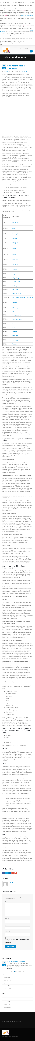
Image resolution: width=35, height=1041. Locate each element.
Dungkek (15, 259)
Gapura (14, 269)
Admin (7, 71)
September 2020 (7, 988)
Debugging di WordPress (27, 15)
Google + (12, 873)
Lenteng (14, 302)
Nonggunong (16, 315)
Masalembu (16, 312)
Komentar (8, 901)
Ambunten (15, 222)
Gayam (14, 274)
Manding (15, 308)
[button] (11, 971)
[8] (27, 206)
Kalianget (15, 286)
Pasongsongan (17, 319)
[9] (28, 206)
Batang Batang (16, 234)
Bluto (14, 248)
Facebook (3, 873)
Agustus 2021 (7, 983)
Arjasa (14, 228)
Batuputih (15, 243)
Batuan (14, 239)
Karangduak (22, 297)
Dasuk (14, 254)
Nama (7, 918)
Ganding (15, 264)
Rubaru (14, 331)
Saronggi (15, 340)
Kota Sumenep (16, 293)
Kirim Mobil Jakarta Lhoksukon (16, 961)
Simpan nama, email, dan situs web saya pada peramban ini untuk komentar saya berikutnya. (17, 941)
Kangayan (15, 289)
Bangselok (15, 297)
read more (9, 968)
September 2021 (7, 980)
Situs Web (7, 931)
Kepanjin (29, 297)
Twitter (6, 873)
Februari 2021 (7, 986)
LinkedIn (9, 873)
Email (15, 873)
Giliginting (15, 278)
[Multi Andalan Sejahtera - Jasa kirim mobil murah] (6, 50)
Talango (14, 344)
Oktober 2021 (7, 977)
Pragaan (15, 324)
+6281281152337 (26, 48)
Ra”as (14, 328)
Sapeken (15, 335)
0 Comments (24, 71)
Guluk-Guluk (16, 282)
